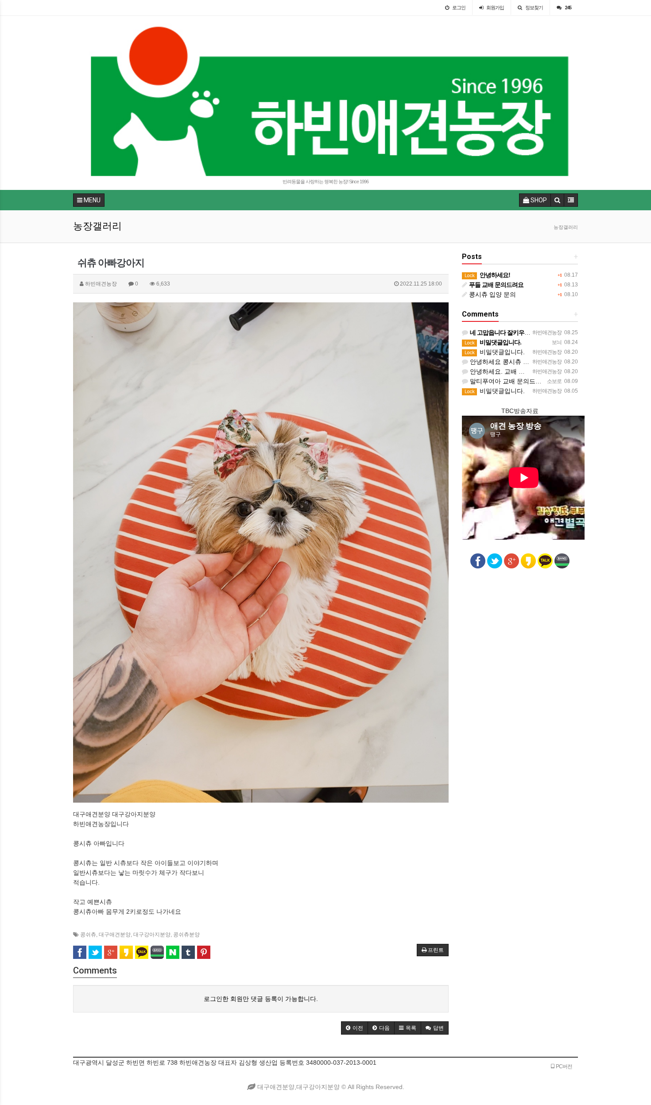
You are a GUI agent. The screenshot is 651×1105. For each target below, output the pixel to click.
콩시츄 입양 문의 (491, 294)
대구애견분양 (115, 934)
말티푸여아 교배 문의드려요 (508, 381)
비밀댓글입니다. (495, 351)
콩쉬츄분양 (186, 934)
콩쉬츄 (88, 934)
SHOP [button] (538, 200)
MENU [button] (91, 200)
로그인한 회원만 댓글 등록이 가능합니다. (261, 998)
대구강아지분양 (151, 934)
